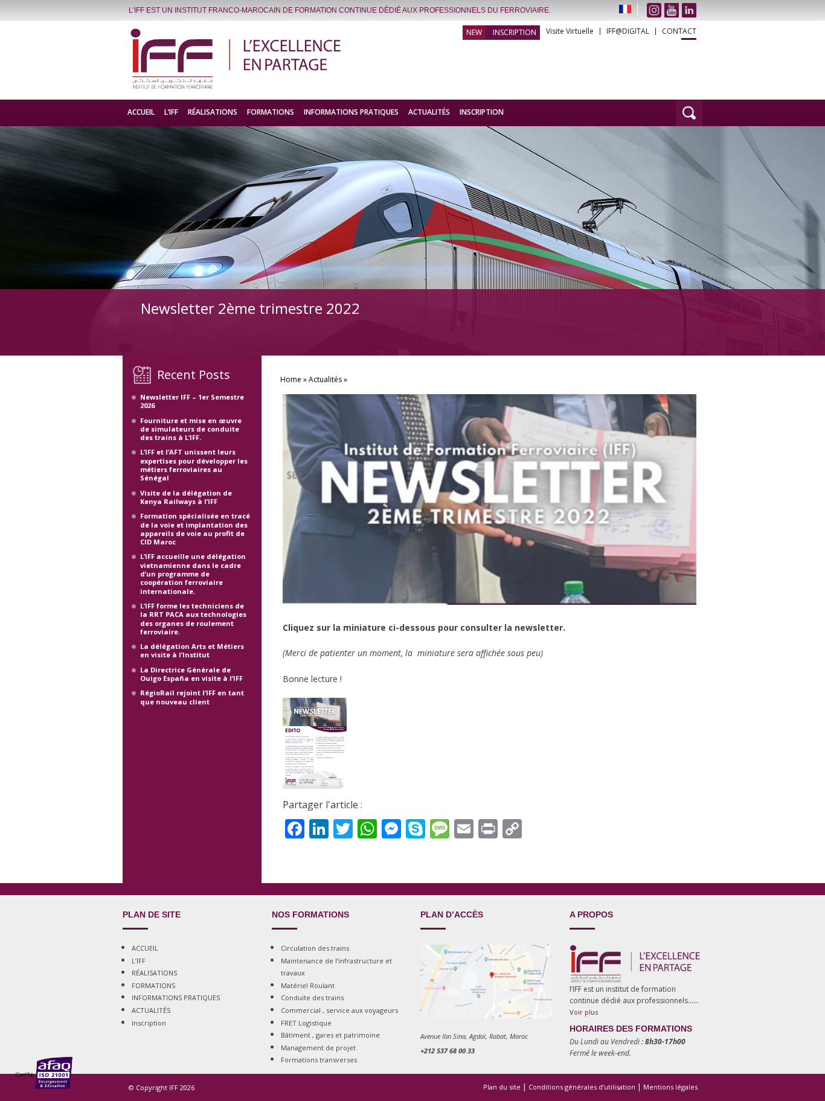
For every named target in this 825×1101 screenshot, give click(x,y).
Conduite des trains (312, 997)
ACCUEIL (141, 112)
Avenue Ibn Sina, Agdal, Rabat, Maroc (474, 1036)
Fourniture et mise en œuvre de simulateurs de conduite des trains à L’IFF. (191, 429)
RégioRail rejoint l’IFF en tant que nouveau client (192, 697)
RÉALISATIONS (212, 112)
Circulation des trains (315, 948)
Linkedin (689, 10)
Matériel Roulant (308, 985)
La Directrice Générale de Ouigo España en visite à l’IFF (191, 674)
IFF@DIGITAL (627, 31)
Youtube (671, 10)
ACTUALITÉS (429, 112)
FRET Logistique (306, 1022)
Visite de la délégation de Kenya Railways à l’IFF (186, 497)
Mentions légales (670, 1086)
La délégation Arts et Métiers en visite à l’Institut (192, 650)
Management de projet (318, 1047)
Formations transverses (319, 1059)
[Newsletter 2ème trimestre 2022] (489, 616)
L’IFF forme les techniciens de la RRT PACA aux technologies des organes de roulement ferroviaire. (193, 618)
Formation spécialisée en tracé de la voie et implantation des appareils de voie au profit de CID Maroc (195, 528)
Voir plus (584, 1011)
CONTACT (679, 31)
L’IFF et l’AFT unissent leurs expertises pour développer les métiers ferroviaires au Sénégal (194, 464)
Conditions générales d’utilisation (581, 1086)
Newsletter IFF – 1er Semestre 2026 (192, 401)
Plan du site (502, 1086)
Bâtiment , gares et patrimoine (330, 1034)
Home (290, 379)
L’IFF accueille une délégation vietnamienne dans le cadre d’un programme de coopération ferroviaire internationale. (193, 573)
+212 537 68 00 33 (447, 1050)
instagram (654, 10)
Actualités (325, 379)
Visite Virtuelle (570, 31)
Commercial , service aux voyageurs (339, 1010)
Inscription (514, 32)
